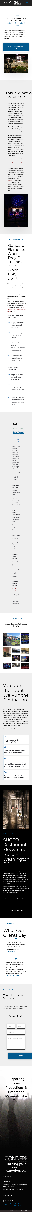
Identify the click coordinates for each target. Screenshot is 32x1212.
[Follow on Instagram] (14, 1204)
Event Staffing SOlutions (13, 1189)
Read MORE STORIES (16, 910)
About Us (6, 1182)
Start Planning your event (16, 47)
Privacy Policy (24, 1210)
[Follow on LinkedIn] (5, 1204)
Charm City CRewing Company (15, 1184)
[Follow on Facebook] (10, 1204)
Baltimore (10, 180)
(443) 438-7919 (8, 1201)
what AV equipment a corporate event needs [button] (16, 309)
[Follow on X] (19, 1204)
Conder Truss (8, 1187)
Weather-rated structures (15, 591)
